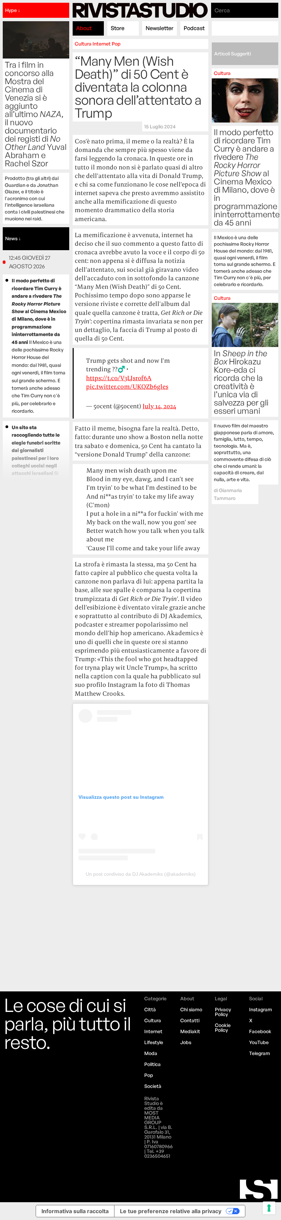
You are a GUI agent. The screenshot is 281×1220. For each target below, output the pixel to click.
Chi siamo (191, 1009)
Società (152, 1086)
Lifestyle (153, 1042)
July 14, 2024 (159, 406)
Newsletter (159, 28)
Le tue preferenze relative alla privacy (170, 1211)
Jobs (185, 1042)
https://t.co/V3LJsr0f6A (118, 378)
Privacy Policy (223, 1011)
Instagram (260, 1009)
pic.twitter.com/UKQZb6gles (127, 386)
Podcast (194, 28)
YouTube (259, 1042)
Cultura (83, 44)
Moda (150, 1053)
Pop (116, 44)
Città (150, 1009)
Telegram (259, 1053)
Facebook (260, 1031)
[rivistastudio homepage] (140, 10)
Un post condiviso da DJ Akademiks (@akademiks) (141, 874)
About (83, 28)
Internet (102, 44)
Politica (152, 1064)
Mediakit (190, 1031)
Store (117, 28)
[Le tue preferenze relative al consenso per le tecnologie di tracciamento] (269, 1208)
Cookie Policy (223, 1027)
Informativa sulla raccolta (75, 1211)
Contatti (189, 1020)
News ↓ (13, 238)
